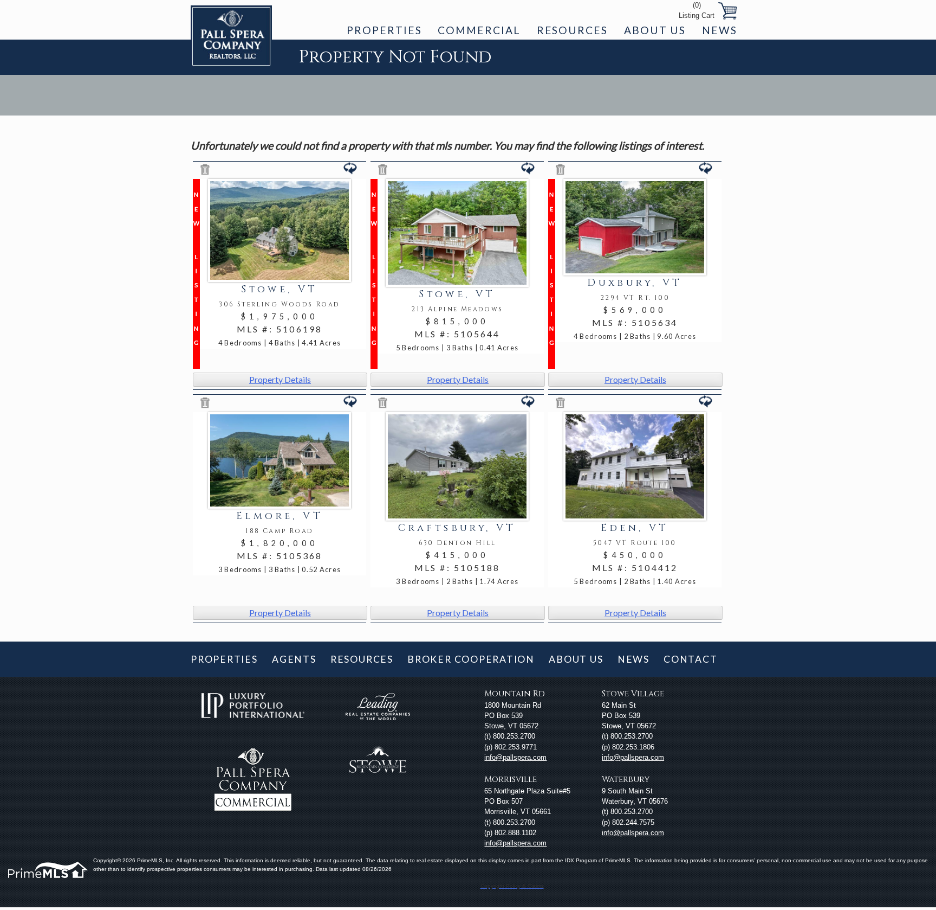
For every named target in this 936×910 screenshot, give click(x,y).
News (719, 30)
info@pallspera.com (515, 757)
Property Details (280, 379)
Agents (294, 659)
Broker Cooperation (471, 659)
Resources (572, 30)
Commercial (479, 30)
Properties (384, 30)
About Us (655, 30)
